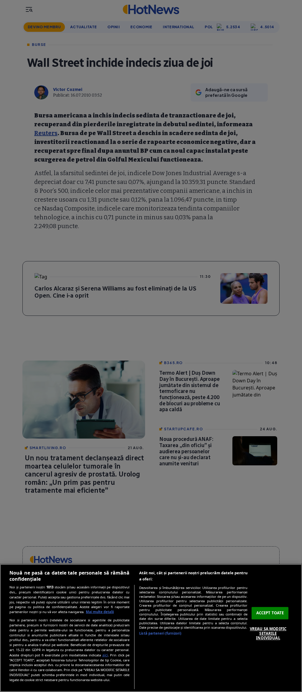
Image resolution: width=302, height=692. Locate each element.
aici (105, 655)
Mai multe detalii (100, 612)
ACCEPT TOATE (270, 613)
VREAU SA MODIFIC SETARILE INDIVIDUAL (268, 633)
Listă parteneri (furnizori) (160, 633)
